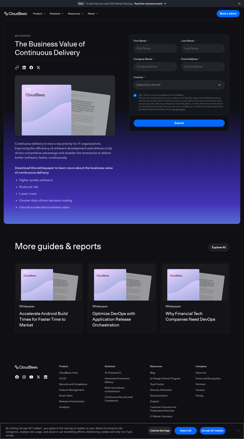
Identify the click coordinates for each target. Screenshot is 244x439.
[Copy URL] (17, 67)
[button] (39, 13)
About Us (201, 372)
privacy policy (178, 109)
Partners (200, 384)
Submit (179, 123)
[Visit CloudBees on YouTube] (31, 377)
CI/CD (62, 378)
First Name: (141, 40)
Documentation (159, 395)
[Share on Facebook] (31, 67)
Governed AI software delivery (117, 380)
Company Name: (144, 59)
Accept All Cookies (212, 430)
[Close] (238, 431)
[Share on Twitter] (38, 67)
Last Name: (188, 40)
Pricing (199, 395)
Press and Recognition (208, 378)
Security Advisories (161, 389)
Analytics (64, 407)
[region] (122, 431)
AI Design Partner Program (165, 378)
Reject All (185, 430)
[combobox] (176, 85)
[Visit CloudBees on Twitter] (38, 377)
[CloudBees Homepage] (26, 366)
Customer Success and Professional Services (163, 409)
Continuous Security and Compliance (118, 399)
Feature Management (71, 389)
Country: (139, 77)
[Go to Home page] (15, 13)
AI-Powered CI (113, 372)
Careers (200, 389)
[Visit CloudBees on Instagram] (24, 377)
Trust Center (157, 384)
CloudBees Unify (68, 372)
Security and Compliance (73, 384)
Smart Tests (66, 395)
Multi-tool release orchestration (115, 389)
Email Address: (190, 59)
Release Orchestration (71, 401)
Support (154, 401)
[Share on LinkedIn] (24, 67)
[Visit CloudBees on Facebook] (17, 377)
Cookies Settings (160, 430)
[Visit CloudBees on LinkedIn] (45, 377)
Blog (152, 372)
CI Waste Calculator (161, 416)
